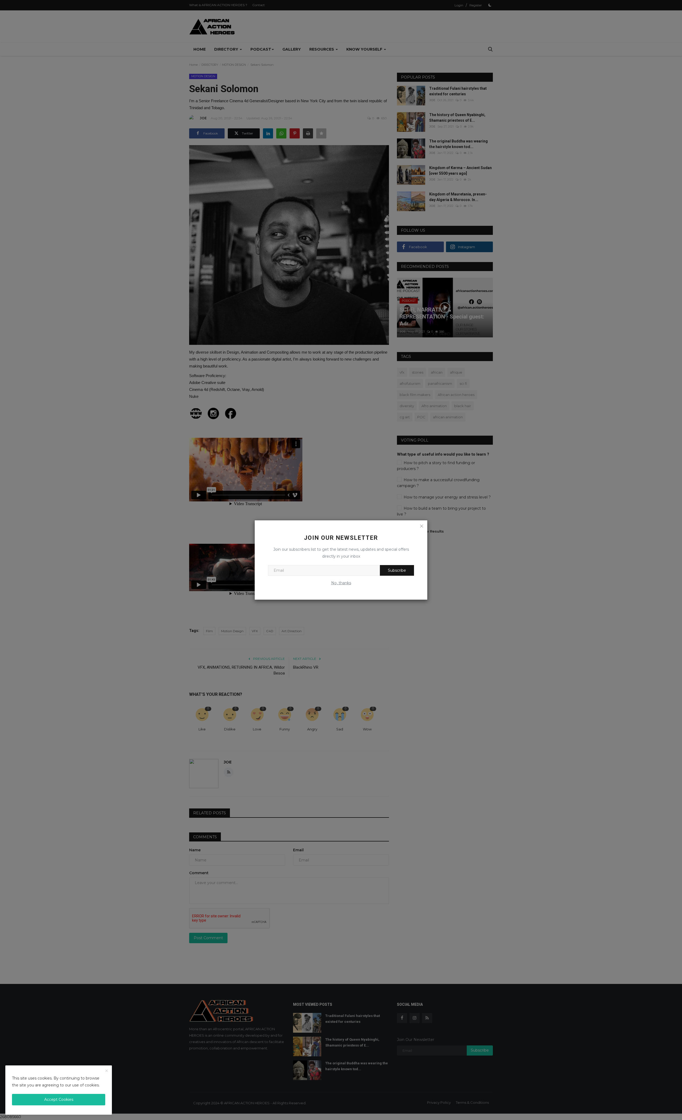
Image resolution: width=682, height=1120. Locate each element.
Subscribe (397, 570)
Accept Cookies (58, 1099)
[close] (106, 1071)
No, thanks (341, 583)
